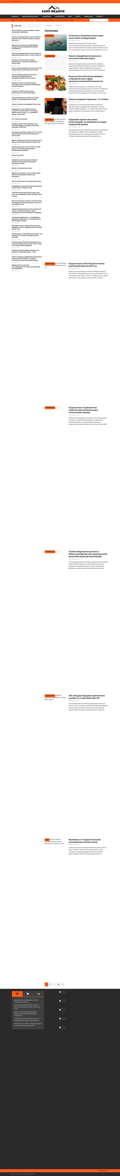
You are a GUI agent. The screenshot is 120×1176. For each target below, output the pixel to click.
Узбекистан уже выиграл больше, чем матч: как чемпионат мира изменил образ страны (27, 194)
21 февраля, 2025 (75, 415)
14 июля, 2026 (16, 152)
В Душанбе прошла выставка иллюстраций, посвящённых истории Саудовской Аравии (87, 122)
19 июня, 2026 (16, 223)
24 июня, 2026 (16, 206)
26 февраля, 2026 (75, 40)
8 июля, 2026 (16, 157)
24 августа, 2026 (17, 34)
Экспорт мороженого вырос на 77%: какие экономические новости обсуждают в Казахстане (27, 133)
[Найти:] (99, 20)
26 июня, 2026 (16, 190)
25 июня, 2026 (16, 198)
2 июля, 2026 (16, 170)
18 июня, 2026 (16, 231)
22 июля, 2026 (16, 129)
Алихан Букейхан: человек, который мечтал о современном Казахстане (25, 98)
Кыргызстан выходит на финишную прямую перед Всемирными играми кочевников (25, 46)
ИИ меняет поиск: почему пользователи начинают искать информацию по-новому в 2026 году (27, 227)
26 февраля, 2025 (75, 102)
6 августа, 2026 (16, 65)
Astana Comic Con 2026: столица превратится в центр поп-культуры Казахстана (24, 61)
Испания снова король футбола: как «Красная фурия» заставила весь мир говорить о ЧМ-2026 (25, 125)
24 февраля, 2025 (75, 268)
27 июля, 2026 (16, 116)
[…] (101, 854)
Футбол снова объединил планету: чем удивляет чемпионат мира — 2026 (25, 251)
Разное (99, 16)
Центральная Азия (30, 16)
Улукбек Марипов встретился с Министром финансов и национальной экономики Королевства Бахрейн (88, 554)
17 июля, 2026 (16, 137)
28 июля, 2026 (16, 106)
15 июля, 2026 (16, 144)
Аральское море (18, 155)
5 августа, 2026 (16, 80)
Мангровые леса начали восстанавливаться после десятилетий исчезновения (26, 266)
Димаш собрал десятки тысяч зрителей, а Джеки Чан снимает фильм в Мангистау (27, 141)
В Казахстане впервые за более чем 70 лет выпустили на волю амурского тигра (27, 69)
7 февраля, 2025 (75, 844)
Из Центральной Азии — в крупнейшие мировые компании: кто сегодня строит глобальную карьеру (26, 219)
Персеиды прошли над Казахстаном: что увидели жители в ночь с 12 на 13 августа (26, 54)
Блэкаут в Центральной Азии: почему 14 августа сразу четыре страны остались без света (26, 38)
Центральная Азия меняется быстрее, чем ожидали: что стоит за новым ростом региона (27, 235)
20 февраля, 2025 (75, 559)
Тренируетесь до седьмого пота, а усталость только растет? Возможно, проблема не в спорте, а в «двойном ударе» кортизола (25, 111)
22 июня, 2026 (16, 214)
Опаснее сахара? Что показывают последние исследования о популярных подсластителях (26, 84)
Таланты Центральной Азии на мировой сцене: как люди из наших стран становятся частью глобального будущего (27, 210)
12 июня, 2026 (16, 270)
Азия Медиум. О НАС (103, 1170)
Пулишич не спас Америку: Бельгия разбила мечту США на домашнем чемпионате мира (25, 161)
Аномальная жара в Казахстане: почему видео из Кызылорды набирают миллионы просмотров (26, 148)
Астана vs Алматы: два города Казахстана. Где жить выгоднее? (24, 92)
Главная (14, 16)
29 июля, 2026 (16, 101)
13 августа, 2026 (17, 50)
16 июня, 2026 (16, 247)
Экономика (59, 16)
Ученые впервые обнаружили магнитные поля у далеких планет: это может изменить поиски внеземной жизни (27, 258)
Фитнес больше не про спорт (22, 168)
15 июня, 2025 (74, 83)
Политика (47, 16)
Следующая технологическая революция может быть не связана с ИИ (27, 187)
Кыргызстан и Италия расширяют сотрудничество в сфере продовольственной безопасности (86, 78)
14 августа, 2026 (17, 42)
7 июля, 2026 (16, 165)
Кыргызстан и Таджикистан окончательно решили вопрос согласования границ (83, 410)
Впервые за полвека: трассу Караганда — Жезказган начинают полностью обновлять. (26, 174)
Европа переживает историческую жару (26, 181)
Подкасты (88, 16)
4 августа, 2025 (74, 61)
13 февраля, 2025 (75, 700)
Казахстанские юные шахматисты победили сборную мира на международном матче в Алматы (24, 76)
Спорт (77, 16)
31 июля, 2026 (16, 88)
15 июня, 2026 (16, 254)
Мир (70, 16)
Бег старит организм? (20, 119)
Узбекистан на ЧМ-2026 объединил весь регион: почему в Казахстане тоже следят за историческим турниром (27, 243)
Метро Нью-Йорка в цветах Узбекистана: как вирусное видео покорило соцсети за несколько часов (27, 202)
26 (58, 984)
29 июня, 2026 (16, 178)
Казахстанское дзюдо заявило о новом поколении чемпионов (26, 31)
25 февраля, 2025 (75, 127)
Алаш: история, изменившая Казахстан (26, 104)
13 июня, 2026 (16, 262)
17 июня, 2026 (16, 239)
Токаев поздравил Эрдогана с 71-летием (88, 99)
